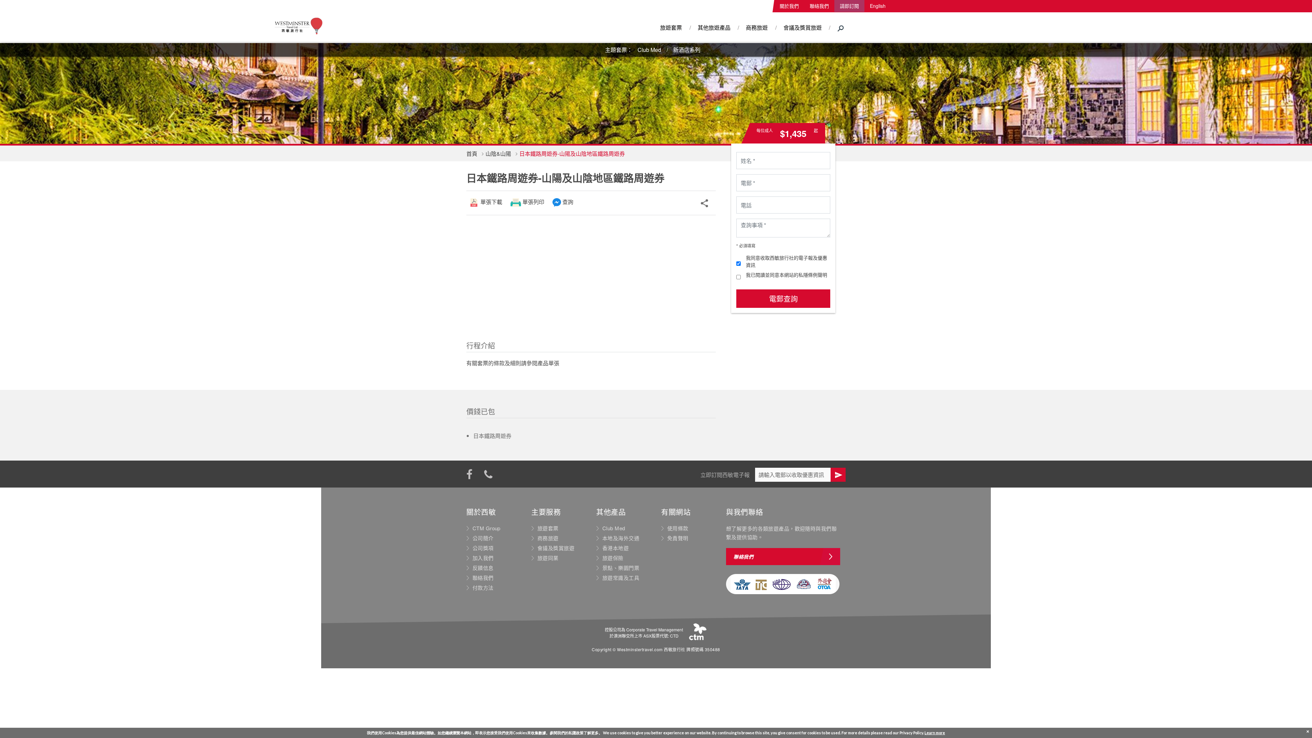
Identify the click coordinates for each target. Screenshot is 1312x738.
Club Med (649, 50)
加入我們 (483, 558)
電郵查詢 (783, 298)
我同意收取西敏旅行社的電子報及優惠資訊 (786, 261)
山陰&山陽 (498, 154)
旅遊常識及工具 (620, 578)
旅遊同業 (548, 558)
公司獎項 (483, 548)
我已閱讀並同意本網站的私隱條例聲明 (786, 274)
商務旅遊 (757, 27)
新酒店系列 (686, 50)
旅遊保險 (613, 558)
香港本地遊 (615, 548)
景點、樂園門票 (620, 568)
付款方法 (483, 588)
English (878, 5)
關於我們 (789, 5)
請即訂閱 (849, 5)
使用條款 (677, 528)
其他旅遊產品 (714, 27)
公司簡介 (483, 538)
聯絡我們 (819, 5)
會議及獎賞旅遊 (802, 27)
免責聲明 (677, 538)
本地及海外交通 (620, 538)
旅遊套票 (671, 27)
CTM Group (487, 528)
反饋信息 (483, 568)
